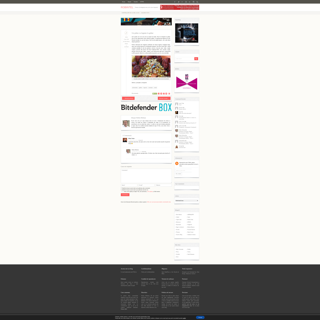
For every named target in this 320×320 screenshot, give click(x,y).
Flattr (169, 93)
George (180, 146)
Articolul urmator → (164, 98)
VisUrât (178, 254)
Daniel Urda (190, 219)
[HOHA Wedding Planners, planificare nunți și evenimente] (186, 89)
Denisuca (178, 222)
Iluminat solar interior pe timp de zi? (187, 123)
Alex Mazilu (179, 214)
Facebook (175, 2)
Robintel (127, 7)
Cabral (177, 217)
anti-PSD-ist (134, 272)
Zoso (177, 256)
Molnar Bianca (190, 227)
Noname (181, 107)
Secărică (152, 297)
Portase (178, 232)
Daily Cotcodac (179, 249)
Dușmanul (178, 224)
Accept (200, 317)
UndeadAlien (182, 140)
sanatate (150, 87)
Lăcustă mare (182, 147)
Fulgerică (189, 224)
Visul (180, 104)
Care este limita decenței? (185, 113)
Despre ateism (182, 109)
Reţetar (126, 43)
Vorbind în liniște (191, 234)
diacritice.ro (155, 300)
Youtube (186, 2)
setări (184, 318)
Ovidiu (188, 249)
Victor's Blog (179, 234)
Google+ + (164, 93)
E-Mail (166, 93)
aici (151, 284)
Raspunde (141, 140)
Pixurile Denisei (191, 229)
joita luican (182, 121)
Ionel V (180, 103)
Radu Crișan (190, 232)
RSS (197, 2)
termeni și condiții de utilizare (169, 285)
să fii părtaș (150, 191)
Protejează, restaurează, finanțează (187, 127)
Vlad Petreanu (190, 254)
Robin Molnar (135, 149)
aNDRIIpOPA (190, 214)
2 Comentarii (126, 46)
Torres (188, 251)
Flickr (190, 2)
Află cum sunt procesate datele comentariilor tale (159, 202)
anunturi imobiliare (186, 285)
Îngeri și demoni (180, 227)
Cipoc (188, 217)
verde (155, 87)
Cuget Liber (179, 219)
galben (140, 87)
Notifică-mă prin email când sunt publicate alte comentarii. (136, 188)
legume (145, 87)
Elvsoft (189, 282)
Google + (182, 2)
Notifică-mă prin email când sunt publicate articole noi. (135, 189)
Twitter (178, 2)
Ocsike (177, 229)
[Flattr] (154, 93)
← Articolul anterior (128, 98)
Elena (180, 116)
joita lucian (182, 125)
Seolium (189, 287)
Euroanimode (195, 282)
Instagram (193, 2)
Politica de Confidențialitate (147, 272)
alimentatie (135, 87)
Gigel (180, 111)
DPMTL (189, 222)
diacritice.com (153, 307)
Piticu (177, 251)
